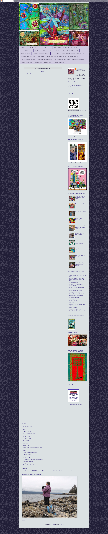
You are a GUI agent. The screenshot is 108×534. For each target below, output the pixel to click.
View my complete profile (73, 81)
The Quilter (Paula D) (27, 463)
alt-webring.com (73, 400)
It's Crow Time (26, 440)
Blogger (62, 524)
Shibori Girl (25, 456)
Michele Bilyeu (80, 69)
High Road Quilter (27, 436)
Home (42, 71)
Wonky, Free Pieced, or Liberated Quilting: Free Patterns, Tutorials (62, 56)
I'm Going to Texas (27, 438)
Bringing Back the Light (26, 62)
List (74, 397)
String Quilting (40, 56)
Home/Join (71, 397)
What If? (58, 50)
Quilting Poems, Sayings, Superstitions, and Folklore (80, 264)
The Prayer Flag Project (74, 301)
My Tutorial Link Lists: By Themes (71, 48)
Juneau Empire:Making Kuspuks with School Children (77, 311)
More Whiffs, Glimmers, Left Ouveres (31, 449)
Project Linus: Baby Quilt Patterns (76, 287)
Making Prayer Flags (25, 53)
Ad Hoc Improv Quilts (27, 426)
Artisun (24, 428)
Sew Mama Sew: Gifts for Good (76, 295)
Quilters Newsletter (73, 299)
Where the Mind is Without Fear (44, 59)
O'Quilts (24, 450)
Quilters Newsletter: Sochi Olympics (76, 294)
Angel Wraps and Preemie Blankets (41, 53)
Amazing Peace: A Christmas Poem (43, 62)
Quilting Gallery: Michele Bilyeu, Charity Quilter (76, 285)
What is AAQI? (55, 53)
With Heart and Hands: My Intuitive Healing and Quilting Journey (36, 48)
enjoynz (53, 524)
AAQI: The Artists (73, 307)
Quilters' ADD (57, 48)
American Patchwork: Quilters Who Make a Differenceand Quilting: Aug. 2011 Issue (77, 280)
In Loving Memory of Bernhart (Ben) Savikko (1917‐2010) (80, 227)
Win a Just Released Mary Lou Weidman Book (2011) (80, 197)
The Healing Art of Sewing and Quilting (44, 50)
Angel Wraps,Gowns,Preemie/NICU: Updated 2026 (80, 242)
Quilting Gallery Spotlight (74, 292)
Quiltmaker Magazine (73, 282)
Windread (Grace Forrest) (28, 464)
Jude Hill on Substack (27, 442)
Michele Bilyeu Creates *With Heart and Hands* (77, 276)
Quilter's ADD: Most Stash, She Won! (79, 234)
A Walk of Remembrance (78, 59)
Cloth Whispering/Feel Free (29, 433)
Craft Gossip (71, 302)
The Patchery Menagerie (28, 461)
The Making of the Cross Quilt (28, 56)
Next (77, 397)
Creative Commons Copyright (28, 59)
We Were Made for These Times (62, 59)
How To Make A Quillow (80, 211)
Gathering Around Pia (59, 62)
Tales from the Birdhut (27, 457)
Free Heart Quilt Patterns (26, 50)
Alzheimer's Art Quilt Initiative (75, 309)
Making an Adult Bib (79, 203)
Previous (71, 398)
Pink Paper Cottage (27, 454)
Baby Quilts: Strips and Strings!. (80, 256)
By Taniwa (25, 429)
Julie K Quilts (26, 445)
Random (75, 398)
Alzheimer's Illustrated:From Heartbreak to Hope (73, 53)
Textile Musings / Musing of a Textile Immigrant (33, 459)
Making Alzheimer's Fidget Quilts (70, 50)
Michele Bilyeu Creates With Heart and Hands (32, 447)
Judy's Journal (26, 443)
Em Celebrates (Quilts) (28, 435)
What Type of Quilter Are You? (80, 248)
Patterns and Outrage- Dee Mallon (30, 452)
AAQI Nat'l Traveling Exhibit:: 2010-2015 (77, 305)
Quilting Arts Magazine (74, 297)
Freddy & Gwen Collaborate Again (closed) (79, 220)
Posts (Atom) (30, 73)
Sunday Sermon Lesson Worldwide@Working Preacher (75, 289)
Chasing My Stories (27, 431)
